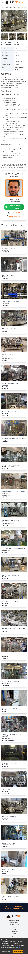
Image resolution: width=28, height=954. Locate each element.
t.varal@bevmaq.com (15, 216)
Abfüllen (14, 7)
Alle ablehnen (6, 951)
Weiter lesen (18, 947)
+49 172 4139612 (15, 212)
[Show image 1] (4, 36)
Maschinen (8, 7)
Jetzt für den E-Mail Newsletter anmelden (14, 908)
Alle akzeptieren (18, 951)
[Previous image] (2, 20)
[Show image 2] (12, 36)
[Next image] (25, 20)
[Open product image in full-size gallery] (14, 21)
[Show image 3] (20, 36)
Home (2, 7)
